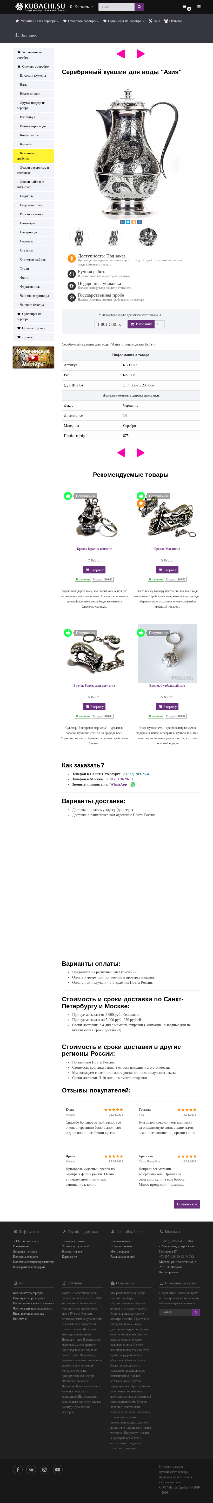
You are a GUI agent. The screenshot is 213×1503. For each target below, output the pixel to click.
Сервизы (26, 241)
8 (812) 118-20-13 (119, 779)
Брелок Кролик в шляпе (94, 549)
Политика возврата (25, 1257)
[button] (186, 7)
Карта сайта (69, 1257)
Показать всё (187, 1204)
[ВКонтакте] (122, 222)
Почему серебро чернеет (29, 1298)
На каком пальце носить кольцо (33, 1303)
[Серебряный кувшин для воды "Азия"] (131, 153)
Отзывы (175, 21)
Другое (27, 337)
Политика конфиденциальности (33, 1262)
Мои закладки (119, 1251)
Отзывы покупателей (75, 1246)
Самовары (27, 223)
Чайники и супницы (34, 296)
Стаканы (26, 250)
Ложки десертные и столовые (33, 170)
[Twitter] (128, 222)
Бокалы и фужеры (33, 75)
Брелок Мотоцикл (167, 549)
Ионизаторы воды (33, 126)
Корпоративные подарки (29, 1267)
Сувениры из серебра (124, 21)
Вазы (24, 85)
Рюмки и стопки (31, 214)
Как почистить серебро (28, 1293)
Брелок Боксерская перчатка (94, 685)
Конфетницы (29, 135)
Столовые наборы (33, 259)
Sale (156, 21)
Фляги (24, 277)
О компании (21, 1246)
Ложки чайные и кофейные (30, 184)
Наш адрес (28, 35)
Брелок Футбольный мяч (167, 685)
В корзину (143, 324)
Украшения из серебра (38, 21)
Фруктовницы (30, 287)
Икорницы (27, 117)
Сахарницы (28, 232)
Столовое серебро (82, 21)
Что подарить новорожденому (32, 1308)
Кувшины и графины (27, 155)
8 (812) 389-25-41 (137, 774)
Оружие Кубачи (33, 328)
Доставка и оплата (25, 1251)
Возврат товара (72, 1251)
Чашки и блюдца (32, 305)
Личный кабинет (121, 1241)
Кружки (26, 144)
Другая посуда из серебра (31, 105)
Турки (24, 268)
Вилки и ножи (30, 94)
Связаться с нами (73, 1241)
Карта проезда (168, 1272)
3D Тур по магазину (26, 1241)
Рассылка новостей (122, 1257)
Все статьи (19, 1319)
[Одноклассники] (133, 222)
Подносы (27, 196)
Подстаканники (31, 205)
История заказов (121, 1246)
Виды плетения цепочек (28, 1313)
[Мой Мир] (139, 222)
